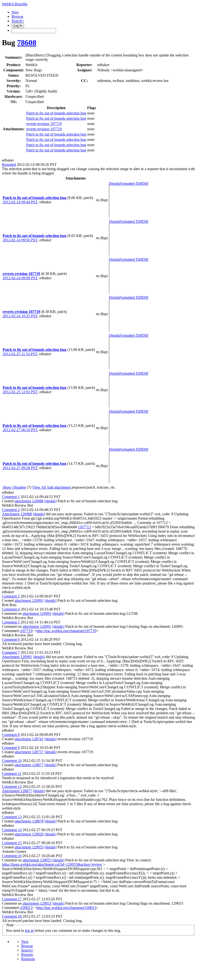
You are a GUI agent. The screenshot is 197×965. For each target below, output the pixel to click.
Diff (145, 183)
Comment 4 (11, 609)
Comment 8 (11, 735)
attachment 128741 (29, 739)
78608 (26, 42)
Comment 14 (12, 830)
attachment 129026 (29, 834)
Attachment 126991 (17, 657)
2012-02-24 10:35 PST (20, 316)
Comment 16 (12, 856)
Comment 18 (12, 916)
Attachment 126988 (17, 514)
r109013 (26, 908)
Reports (27, 955)
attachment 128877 (29, 765)
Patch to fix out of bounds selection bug (56, 113)
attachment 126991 (29, 600)
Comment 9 (11, 748)
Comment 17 (12, 899)
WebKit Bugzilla (14, 4)
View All (39, 487)
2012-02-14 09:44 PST (20, 202)
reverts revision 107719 (44, 124)
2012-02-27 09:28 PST (20, 468)
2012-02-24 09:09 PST (20, 278)
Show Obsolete (14, 487)
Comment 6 (11, 639)
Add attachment (59, 487)
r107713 (84, 527)
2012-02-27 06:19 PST (20, 430)
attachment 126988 (29, 501)
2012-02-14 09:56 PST (20, 240)
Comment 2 (11, 510)
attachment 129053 (29, 847)
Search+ (18, 21)
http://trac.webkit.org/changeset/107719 (66, 631)
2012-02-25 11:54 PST (20, 354)
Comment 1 (11, 497)
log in (29, 930)
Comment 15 (12, 843)
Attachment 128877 (17, 791)
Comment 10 (12, 761)
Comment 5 (11, 622)
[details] (50, 501)
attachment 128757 (29, 752)
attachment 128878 (29, 821)
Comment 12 (12, 786)
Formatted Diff (130, 183)
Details (114, 183)
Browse (17, 16)
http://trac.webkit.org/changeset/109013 (66, 908)
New (15, 12)
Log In (17, 25)
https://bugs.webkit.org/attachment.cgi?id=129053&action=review (52, 864)
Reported (9, 164)
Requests (28, 959)
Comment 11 (11, 774)
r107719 (26, 631)
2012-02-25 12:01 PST (20, 392)
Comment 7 (11, 652)
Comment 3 (11, 596)
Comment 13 (12, 817)
